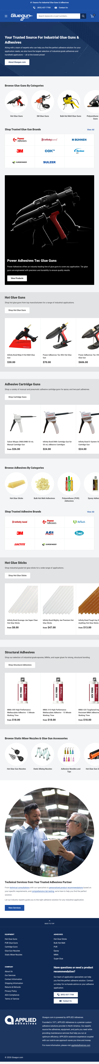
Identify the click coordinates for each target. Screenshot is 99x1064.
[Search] (83, 16)
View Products (17, 278)
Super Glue (58, 959)
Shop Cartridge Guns (17, 397)
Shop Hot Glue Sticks (17, 575)
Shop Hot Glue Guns (17, 310)
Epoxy (56, 951)
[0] (92, 16)
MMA (56, 955)
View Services (14, 908)
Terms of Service (12, 999)
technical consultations (20, 887)
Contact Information (13, 979)
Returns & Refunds (13, 987)
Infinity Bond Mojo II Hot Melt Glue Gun (21, 356)
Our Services (10, 975)
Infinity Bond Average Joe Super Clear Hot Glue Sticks (22, 621)
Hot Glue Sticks (60, 939)
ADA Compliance (12, 995)
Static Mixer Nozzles (13, 955)
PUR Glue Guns (11, 943)
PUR (55, 947)
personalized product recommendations (66, 887)
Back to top (49, 923)
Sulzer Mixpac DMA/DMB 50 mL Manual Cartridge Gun (20, 443)
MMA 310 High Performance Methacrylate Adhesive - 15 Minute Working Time (57, 713)
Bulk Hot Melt (59, 943)
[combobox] (58, 16)
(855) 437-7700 (42, 7)
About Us (9, 971)
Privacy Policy (11, 991)
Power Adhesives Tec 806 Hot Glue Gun (57, 356)
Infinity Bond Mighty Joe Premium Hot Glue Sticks (58, 621)
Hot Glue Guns (11, 939)
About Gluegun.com (17, 62)
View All (91, 130)
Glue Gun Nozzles (12, 951)
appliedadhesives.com (80, 1045)
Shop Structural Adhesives (20, 665)
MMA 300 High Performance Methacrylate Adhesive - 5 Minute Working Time (21, 713)
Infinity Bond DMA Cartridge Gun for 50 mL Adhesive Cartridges (57, 443)
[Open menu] (6, 16)
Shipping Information (14, 983)
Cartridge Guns (11, 947)
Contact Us (63, 8)
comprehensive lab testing (43, 891)
